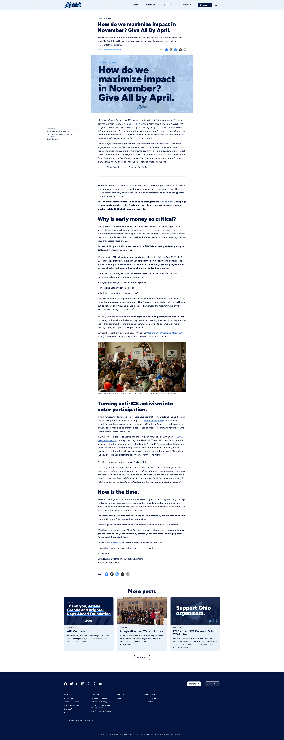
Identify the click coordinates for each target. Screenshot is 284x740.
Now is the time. (52, 139)
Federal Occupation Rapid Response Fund (101, 706)
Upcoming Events (151, 698)
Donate (203, 5)
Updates (120, 695)
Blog (119, 698)
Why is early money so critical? (58, 131)
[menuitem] (137, 5)
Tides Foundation (144, 734)
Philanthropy (117, 49)
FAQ (66, 712)
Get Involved (149, 695)
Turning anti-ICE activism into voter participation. (59, 135)
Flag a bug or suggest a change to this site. (79, 720)
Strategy (95, 695)
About (67, 695)
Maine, (100, 49)
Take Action (148, 702)
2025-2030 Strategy (99, 702)
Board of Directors (71, 705)
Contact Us (68, 709)
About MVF (68, 698)
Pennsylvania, (107, 49)
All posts (141, 657)
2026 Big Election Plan (99, 698)
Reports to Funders (72, 702)
